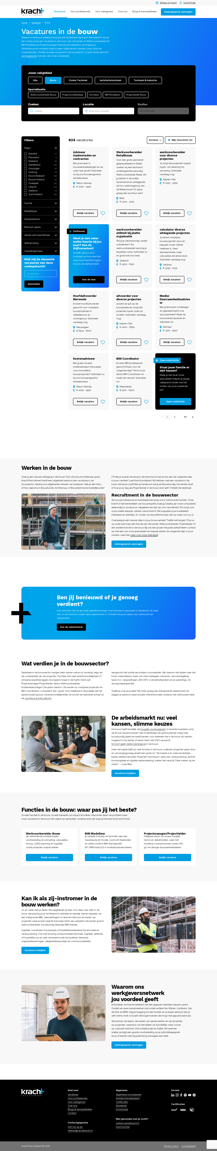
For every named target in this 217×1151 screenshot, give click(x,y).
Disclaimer (121, 1105)
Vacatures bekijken (125, 773)
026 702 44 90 (75, 1127)
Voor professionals (80, 11)
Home (24, 23)
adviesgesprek (29, 56)
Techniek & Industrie (145, 80)
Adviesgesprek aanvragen (178, 11)
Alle (35, 80)
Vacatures (60, 11)
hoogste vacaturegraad (152, 729)
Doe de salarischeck (71, 627)
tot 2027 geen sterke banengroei (128, 744)
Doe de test (89, 279)
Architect (94, 94)
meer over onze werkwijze (144, 535)
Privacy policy (171, 1146)
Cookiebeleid (188, 1146)
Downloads (122, 1109)
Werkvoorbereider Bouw (43, 94)
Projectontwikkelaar (72, 94)
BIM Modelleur (112, 94)
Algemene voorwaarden (128, 1094)
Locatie (88, 104)
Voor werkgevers (104, 11)
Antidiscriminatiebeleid (128, 1098)
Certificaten (122, 1102)
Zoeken (33, 104)
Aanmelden (34, 284)
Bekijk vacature (85, 213)
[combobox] (53, 111)
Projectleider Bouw (136, 94)
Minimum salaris (32, 227)
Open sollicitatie (175, 401)
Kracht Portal (189, 3)
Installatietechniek (110, 80)
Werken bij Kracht (168, 3)
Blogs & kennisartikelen (144, 11)
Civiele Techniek (78, 80)
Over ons (122, 11)
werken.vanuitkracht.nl (127, 1123)
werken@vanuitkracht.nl (80, 1130)
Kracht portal (123, 1127)
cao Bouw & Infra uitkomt (38, 698)
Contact (72, 1113)
